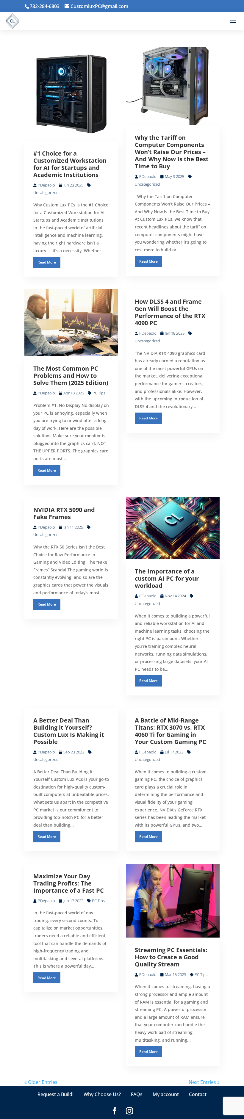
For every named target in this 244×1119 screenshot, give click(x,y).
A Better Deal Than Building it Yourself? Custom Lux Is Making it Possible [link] (68, 731)
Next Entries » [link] (204, 1082)
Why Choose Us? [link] (102, 1094)
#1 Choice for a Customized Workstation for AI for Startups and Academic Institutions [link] (70, 164)
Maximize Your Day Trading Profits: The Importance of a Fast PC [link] (68, 883)
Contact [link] (198, 1094)
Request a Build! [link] (55, 1094)
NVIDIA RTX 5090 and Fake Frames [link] (64, 513)
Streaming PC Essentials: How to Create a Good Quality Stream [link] (171, 957)
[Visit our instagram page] (129, 1111)
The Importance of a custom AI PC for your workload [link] (167, 578)
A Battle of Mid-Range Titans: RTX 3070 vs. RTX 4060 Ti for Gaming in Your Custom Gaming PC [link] (170, 731)
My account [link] (166, 1094)
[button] (233, 21)
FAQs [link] (137, 1094)
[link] (96, 6)
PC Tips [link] (99, 393)
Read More (46, 262)
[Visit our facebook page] (114, 1111)
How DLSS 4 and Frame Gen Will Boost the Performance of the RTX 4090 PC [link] (170, 312)
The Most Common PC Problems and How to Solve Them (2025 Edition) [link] (70, 375)
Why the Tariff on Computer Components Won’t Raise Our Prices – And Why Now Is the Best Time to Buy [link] (172, 152)
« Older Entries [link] (40, 1082)
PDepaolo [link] (46, 185)
